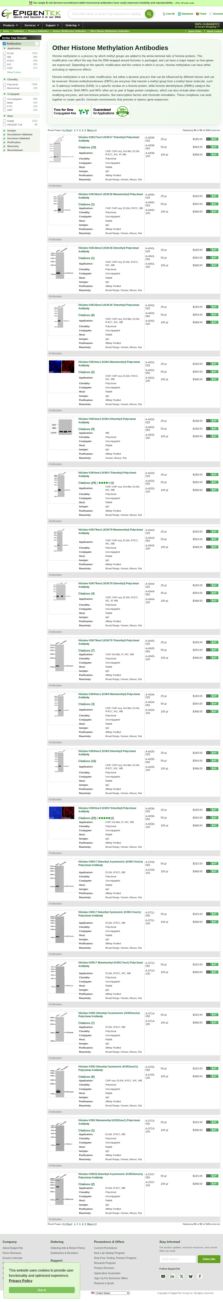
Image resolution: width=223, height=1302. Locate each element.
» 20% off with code (184, 3)
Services (30, 25)
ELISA (10, 53)
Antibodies (22, 43)
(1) (112, 482)
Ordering (71, 25)
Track (203, 13)
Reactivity (13, 146)
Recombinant (15, 150)
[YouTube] (163, 1276)
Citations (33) (87, 147)
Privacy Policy (20, 1281)
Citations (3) (86, 704)
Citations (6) (86, 315)
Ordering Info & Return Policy (68, 1248)
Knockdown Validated (19, 134)
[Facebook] (199, 1276)
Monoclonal (13, 88)
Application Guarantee (107, 1273)
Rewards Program (105, 1263)
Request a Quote (104, 1283)
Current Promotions (105, 1248)
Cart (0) (170, 13)
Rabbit (10, 121)
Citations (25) (87, 818)
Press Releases (12, 1253)
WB (9, 57)
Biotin (10, 102)
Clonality (12, 79)
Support (51, 25)
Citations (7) (86, 650)
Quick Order (194, 31)
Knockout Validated (18, 138)
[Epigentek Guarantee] (208, 25)
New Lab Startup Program (109, 1253)
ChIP (9, 68)
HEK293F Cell (14, 124)
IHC (9, 64)
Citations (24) (87, 482)
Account (218, 13)
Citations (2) (86, 372)
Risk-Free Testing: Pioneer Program (115, 1258)
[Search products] (149, 14)
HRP (9, 110)
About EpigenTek (13, 1248)
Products (9, 25)
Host (10, 116)
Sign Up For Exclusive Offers (111, 1278)
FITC (10, 106)
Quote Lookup (214, 31)
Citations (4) (86, 593)
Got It (42, 1290)
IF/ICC (10, 60)
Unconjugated (14, 99)
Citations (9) (86, 429)
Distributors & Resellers (64, 1253)
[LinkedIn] (172, 1276)
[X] (181, 1276)
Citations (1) (86, 204)
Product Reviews (104, 1268)
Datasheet (187, 13)
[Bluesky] (190, 1276)
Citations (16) (87, 761)
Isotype (11, 130)
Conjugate (13, 94)
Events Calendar (12, 1258)
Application (14, 48)
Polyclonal (12, 84)
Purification (14, 142)
